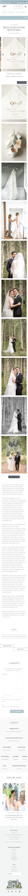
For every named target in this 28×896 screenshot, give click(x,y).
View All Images (14, 476)
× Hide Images (21, 82)
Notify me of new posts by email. (10, 706)
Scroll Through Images (14, 76)
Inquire (18, 6)
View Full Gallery (14, 73)
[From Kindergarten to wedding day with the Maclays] (14, 797)
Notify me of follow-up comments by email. (11, 700)
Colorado (6, 636)
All (11, 24)
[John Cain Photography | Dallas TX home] (8, 7)
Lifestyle (14, 868)
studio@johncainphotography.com (14, 834)
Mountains (14, 636)
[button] (24, 18)
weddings (22, 636)
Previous (3, 803)
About (14, 851)
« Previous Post (7, 645)
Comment (5, 674)
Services (14, 849)
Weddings (15, 24)
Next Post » (20, 649)
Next (25, 803)
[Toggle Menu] (25, 7)
